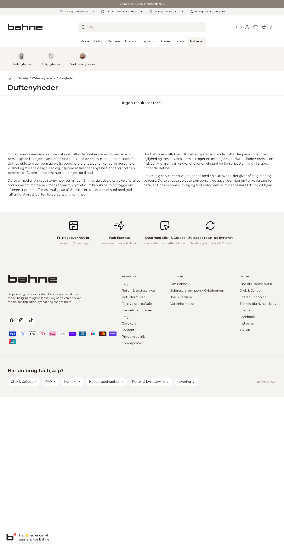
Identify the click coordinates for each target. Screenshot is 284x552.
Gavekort (129, 323)
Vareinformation (182, 304)
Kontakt (128, 330)
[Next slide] (270, 58)
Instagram (247, 323)
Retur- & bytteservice (138, 290)
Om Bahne (178, 284)
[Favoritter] (255, 27)
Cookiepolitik (132, 343)
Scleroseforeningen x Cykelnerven (197, 290)
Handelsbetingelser (137, 310)
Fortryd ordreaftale (137, 304)
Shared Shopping (253, 297)
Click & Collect (251, 290)
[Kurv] (272, 27)
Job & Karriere (181, 297)
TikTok (245, 330)
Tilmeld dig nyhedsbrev (258, 304)
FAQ (125, 284)
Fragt (126, 317)
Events (245, 310)
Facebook (247, 317)
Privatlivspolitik (133, 336)
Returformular (133, 297)
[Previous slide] (14, 58)
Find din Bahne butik (256, 284)
